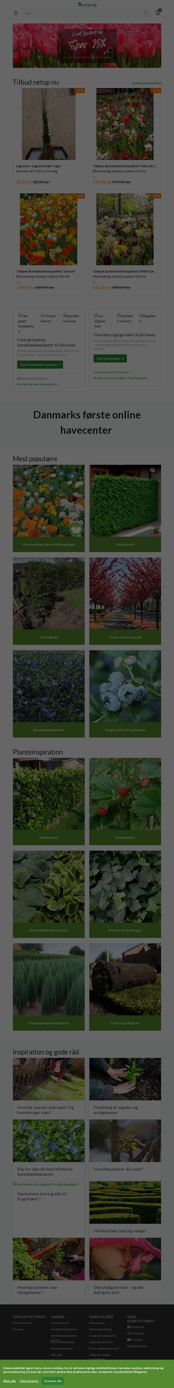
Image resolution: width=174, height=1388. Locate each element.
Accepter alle (53, 1381)
